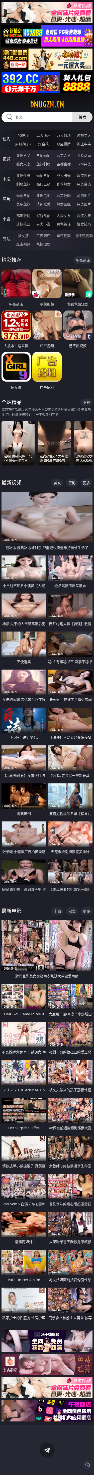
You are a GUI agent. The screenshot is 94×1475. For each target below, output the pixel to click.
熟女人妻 (23, 164)
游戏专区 (84, 135)
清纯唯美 (43, 204)
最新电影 (12, 911)
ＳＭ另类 (84, 164)
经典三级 (43, 184)
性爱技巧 (84, 224)
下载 (86, 402)
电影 (7, 179)
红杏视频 (23, 244)
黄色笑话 (64, 224)
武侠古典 (84, 215)
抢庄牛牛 (84, 144)
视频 (7, 159)
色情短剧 (43, 244)
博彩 (7, 139)
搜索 (82, 117)
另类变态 (84, 184)
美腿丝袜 (23, 204)
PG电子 (23, 135)
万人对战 (64, 135)
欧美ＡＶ (64, 155)
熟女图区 (64, 204)
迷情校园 (23, 224)
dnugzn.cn (47, 104)
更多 (86, 482)
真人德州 (43, 135)
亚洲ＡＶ (23, 155)
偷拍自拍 (43, 175)
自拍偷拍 (43, 155)
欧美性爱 (84, 175)
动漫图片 (84, 195)
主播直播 (64, 164)
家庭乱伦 (43, 215)
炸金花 (43, 144)
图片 (7, 199)
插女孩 (23, 235)
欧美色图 (64, 195)
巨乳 (71, 482)
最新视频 (12, 482)
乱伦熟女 (64, 184)
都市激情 (23, 215)
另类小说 (43, 224)
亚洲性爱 (23, 175)
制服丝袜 (23, 184)
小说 (7, 219)
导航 (7, 239)
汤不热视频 (84, 235)
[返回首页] (87, 1465)
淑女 (71, 911)
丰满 (57, 911)
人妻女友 (64, 215)
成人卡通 (64, 175)
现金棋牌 (64, 144)
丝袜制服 (43, 164)
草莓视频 (64, 235)
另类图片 (84, 204)
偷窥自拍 (23, 195)
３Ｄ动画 (84, 155)
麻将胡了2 (23, 144)
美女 (57, 482)
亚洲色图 (43, 195)
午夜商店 (43, 235)
